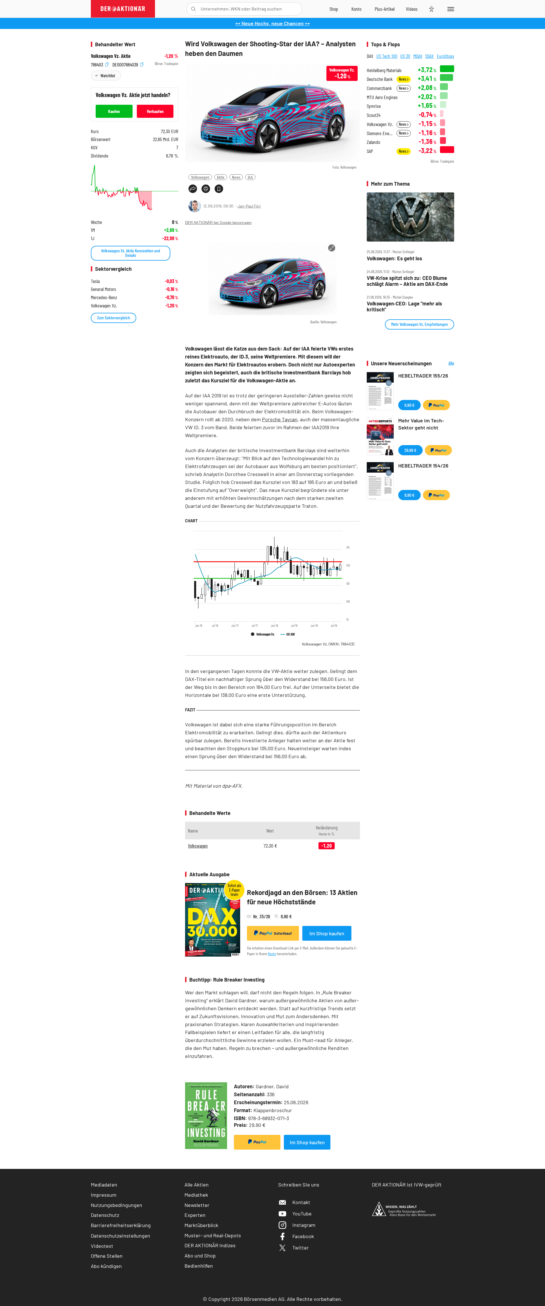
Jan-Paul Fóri (249, 206)
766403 (97, 63)
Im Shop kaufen (326, 933)
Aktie (221, 177)
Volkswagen (200, 177)
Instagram (303, 1225)
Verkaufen (155, 111)
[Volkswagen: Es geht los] (410, 217)
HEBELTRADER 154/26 (423, 465)
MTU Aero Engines (382, 97)
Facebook (303, 1236)
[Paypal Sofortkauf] (257, 1142)
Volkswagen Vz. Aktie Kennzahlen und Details (130, 253)
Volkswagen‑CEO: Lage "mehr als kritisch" (404, 306)
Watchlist (107, 75)
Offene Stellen (107, 1256)
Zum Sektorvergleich (113, 317)
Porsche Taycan (279, 419)
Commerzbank (379, 88)
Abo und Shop (200, 1255)
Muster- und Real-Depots (213, 1235)
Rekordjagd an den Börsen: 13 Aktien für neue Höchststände (302, 897)
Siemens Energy (380, 133)
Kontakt (301, 1202)
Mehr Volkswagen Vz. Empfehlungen (419, 324)
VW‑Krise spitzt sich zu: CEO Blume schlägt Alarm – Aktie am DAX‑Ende (407, 281)
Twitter (300, 1247)
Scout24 (373, 115)
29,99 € (410, 450)
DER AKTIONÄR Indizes (210, 1245)
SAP (370, 151)
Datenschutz (105, 1215)
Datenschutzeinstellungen (120, 1235)
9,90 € (409, 405)
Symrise (374, 106)
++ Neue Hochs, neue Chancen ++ (272, 23)
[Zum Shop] (334, 9)
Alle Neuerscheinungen (444, 363)
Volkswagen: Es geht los (394, 258)
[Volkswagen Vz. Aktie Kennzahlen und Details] (134, 187)
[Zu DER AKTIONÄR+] (384, 9)
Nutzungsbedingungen (116, 1205)
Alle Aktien (197, 1184)
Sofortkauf (283, 933)
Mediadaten (104, 1184)
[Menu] (450, 9)
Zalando (373, 142)
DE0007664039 (125, 63)
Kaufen (114, 111)
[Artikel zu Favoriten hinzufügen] (219, 189)
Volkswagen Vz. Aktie (111, 56)
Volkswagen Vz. (328, 644)
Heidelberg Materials (384, 70)
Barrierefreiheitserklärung (121, 1225)
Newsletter (197, 1205)
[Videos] (411, 9)
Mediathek (196, 1195)
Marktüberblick (201, 1225)
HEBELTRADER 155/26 (423, 375)
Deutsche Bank (380, 79)
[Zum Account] (356, 9)
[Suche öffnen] (193, 9)
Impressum (103, 1195)
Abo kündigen (106, 1266)
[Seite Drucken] (206, 189)
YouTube (302, 1213)
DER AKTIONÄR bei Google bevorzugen (218, 223)
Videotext (102, 1246)
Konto (272, 953)
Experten (195, 1215)
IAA (250, 177)
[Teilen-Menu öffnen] (192, 189)
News (236, 177)
